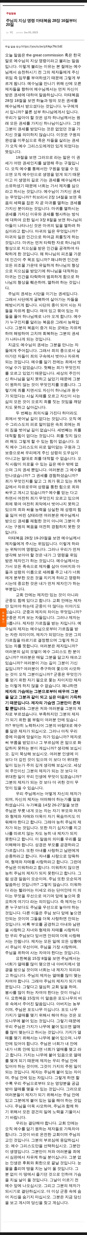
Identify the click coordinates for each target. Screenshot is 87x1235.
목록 (3, 617)
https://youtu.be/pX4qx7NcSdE (42, 46)
